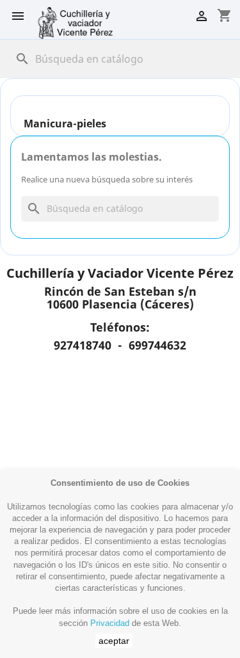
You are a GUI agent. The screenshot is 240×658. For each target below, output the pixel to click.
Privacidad (109, 623)
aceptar (114, 641)
